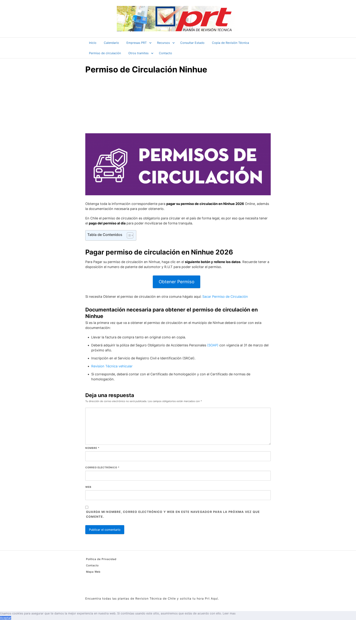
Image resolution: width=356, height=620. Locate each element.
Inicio (92, 43)
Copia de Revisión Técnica (230, 43)
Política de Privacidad (101, 559)
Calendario (111, 43)
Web (88, 486)
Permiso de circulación (105, 53)
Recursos (163, 43)
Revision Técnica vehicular (112, 366)
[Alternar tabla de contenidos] (128, 235)
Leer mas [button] (229, 613)
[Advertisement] (178, 105)
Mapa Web (93, 571)
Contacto (165, 53)
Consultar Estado (192, 43)
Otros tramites (138, 53)
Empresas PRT (136, 43)
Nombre (92, 447)
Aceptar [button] (5, 618)
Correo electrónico (102, 467)
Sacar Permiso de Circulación (225, 296)
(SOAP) (212, 345)
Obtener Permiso (176, 281)
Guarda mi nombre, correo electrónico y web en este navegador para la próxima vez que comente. (173, 514)
